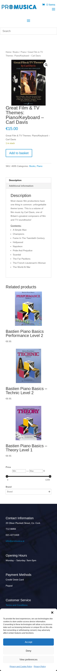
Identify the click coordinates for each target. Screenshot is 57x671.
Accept (28, 642)
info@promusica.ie (15, 541)
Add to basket (19, 153)
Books (16, 52)
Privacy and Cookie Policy (21, 666)
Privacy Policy (40, 666)
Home (8, 52)
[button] (52, 612)
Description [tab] (15, 180)
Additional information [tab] (21, 186)
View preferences (28, 659)
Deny (28, 650)
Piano (23, 52)
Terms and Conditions (17, 605)
